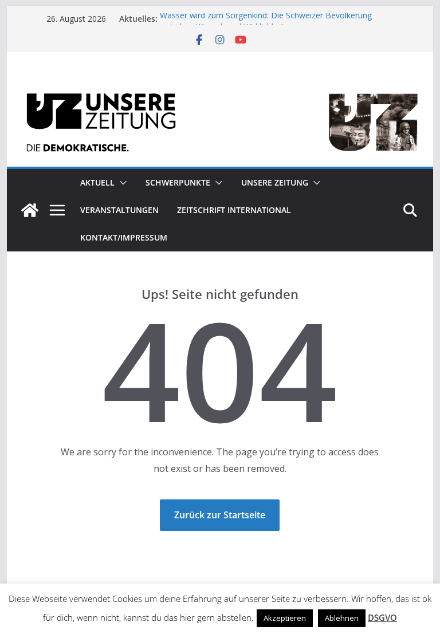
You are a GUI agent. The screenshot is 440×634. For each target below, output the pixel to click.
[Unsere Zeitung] (220, 87)
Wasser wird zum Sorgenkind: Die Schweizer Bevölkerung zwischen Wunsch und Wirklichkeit (266, 23)
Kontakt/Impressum (123, 237)
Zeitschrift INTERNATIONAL (234, 209)
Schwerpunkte (178, 182)
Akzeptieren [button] (285, 618)
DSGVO (382, 617)
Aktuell (97, 182)
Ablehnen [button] (342, 618)
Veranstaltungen (119, 209)
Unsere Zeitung (274, 182)
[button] (121, 183)
